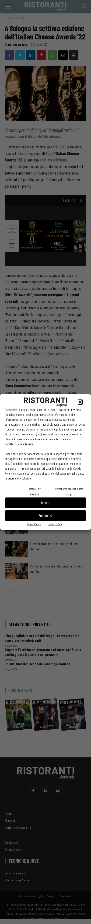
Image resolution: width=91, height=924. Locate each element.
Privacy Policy (55, 523)
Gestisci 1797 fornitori (34, 491)
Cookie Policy (34, 523)
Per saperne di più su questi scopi (69, 491)
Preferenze (45, 515)
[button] (80, 402)
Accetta (45, 502)
